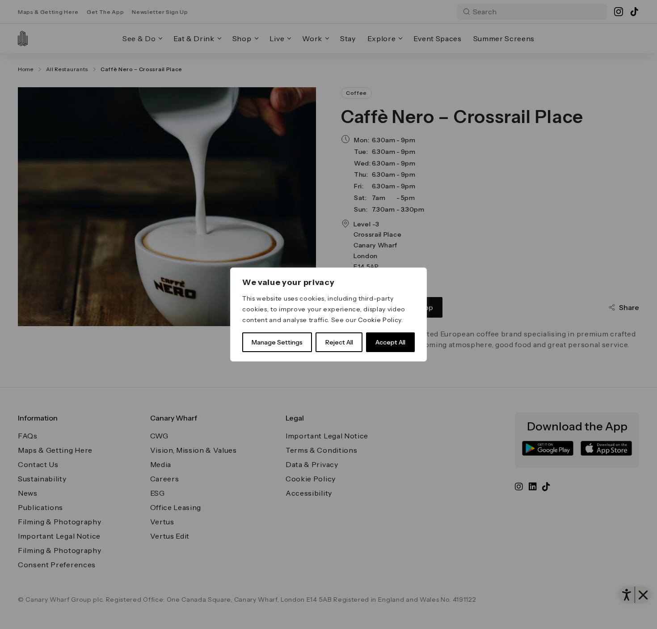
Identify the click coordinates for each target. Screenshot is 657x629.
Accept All (390, 342)
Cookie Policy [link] (379, 320)
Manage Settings (277, 342)
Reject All (339, 342)
